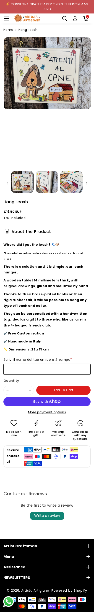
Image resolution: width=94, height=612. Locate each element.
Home (8, 29)
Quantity (11, 380)
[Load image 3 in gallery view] (71, 182)
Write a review (47, 515)
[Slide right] (87, 183)
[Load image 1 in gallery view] (22, 182)
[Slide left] (7, 183)
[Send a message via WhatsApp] (8, 601)
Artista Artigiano (35, 590)
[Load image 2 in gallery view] (47, 182)
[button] (7, 18)
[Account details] (75, 18)
